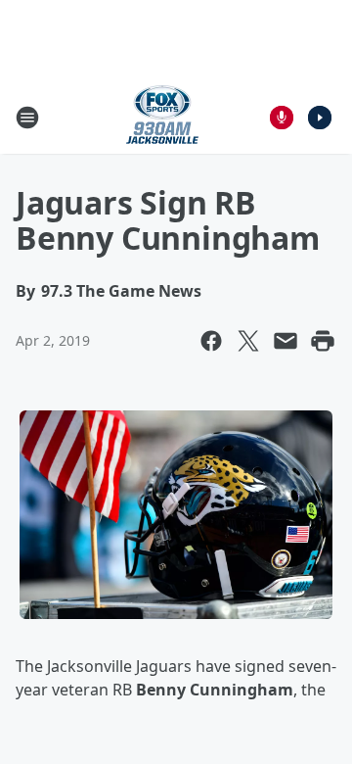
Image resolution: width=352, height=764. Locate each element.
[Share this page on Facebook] (211, 341)
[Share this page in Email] (285, 341)
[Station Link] (162, 117)
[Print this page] (322, 341)
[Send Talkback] (281, 117)
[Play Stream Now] (319, 117)
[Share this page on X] (248, 341)
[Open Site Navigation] (27, 117)
